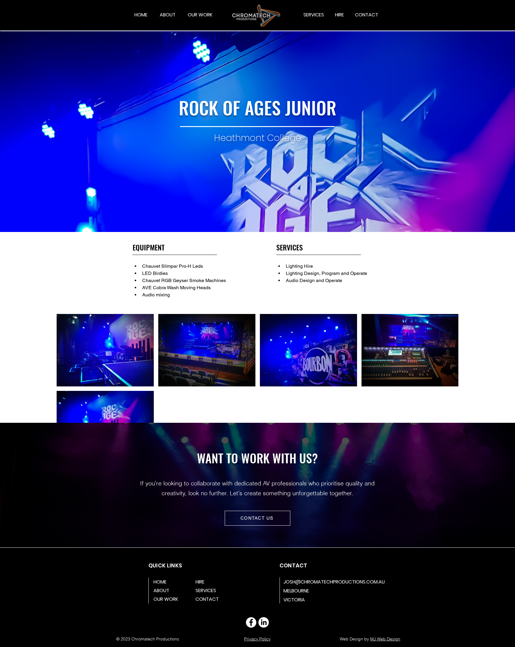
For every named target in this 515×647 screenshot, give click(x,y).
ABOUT (161, 590)
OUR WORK (165, 599)
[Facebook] (251, 622)
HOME (160, 581)
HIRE (200, 581)
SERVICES (206, 590)
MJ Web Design (385, 639)
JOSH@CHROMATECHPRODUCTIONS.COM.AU (334, 581)
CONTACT (207, 599)
